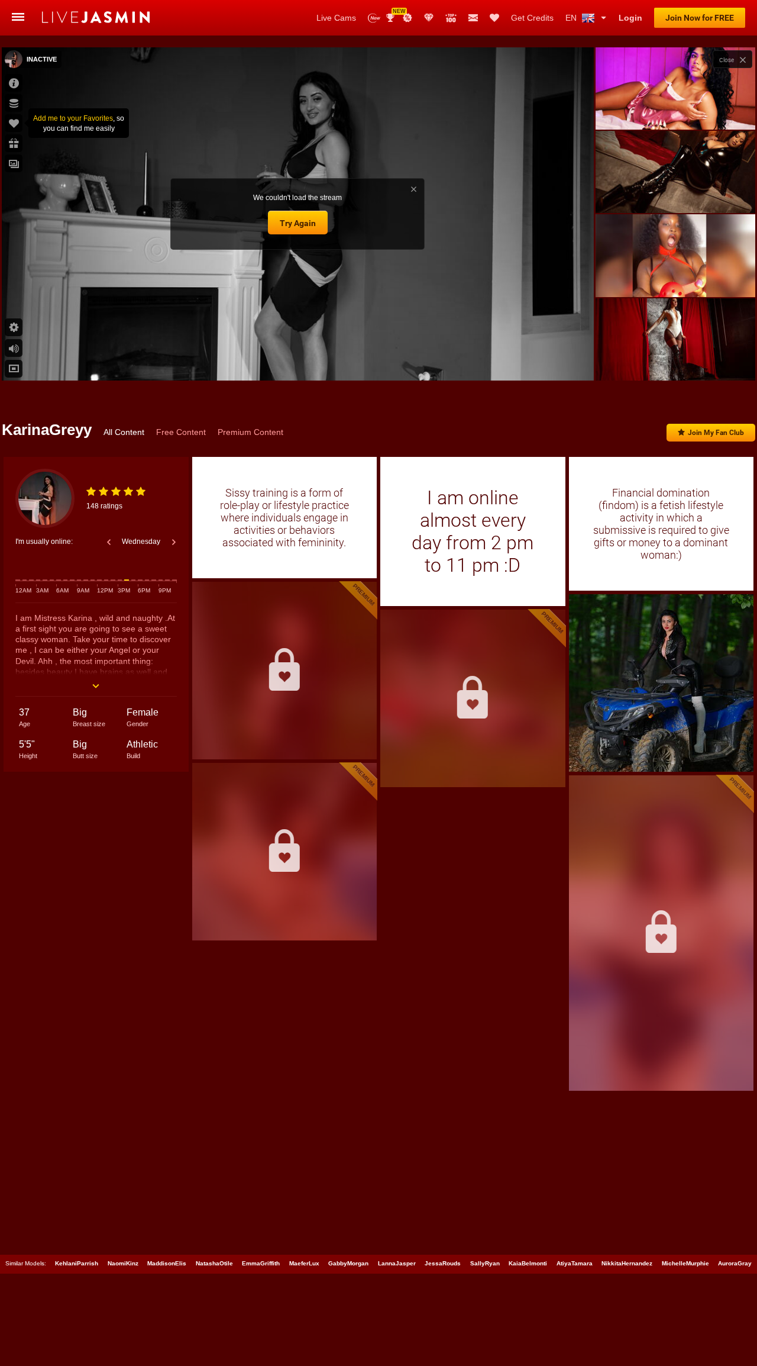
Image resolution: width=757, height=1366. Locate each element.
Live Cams (336, 17)
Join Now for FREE (699, 17)
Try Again (298, 223)
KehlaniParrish (76, 1263)
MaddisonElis (166, 1263)
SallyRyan (485, 1263)
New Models (374, 18)
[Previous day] (109, 542)
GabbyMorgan (348, 1263)
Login (630, 17)
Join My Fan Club (716, 433)
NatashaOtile (214, 1263)
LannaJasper (397, 1263)
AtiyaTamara (575, 1263)
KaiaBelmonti (528, 1263)
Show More (675, 360)
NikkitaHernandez (626, 1263)
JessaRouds (443, 1263)
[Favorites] (494, 17)
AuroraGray (735, 1263)
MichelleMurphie (685, 1263)
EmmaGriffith (261, 1263)
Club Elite (429, 17)
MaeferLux (304, 1263)
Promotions (407, 17)
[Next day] (174, 542)
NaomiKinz (123, 1263)
